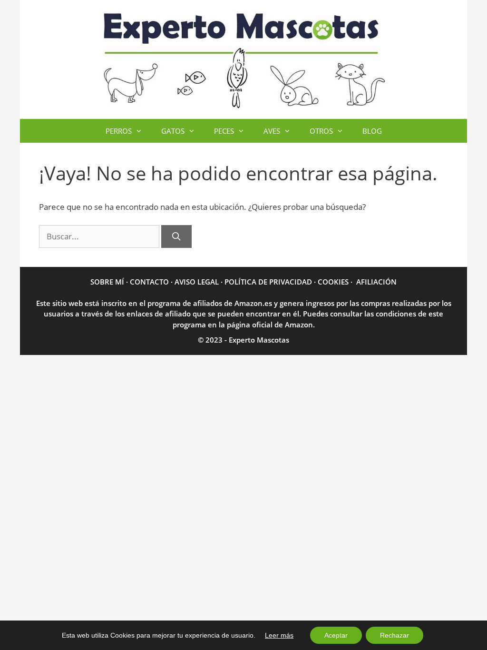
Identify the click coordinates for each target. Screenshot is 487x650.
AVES (271, 131)
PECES (224, 131)
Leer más (279, 635)
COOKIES (333, 281)
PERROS (119, 131)
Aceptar (336, 635)
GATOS (173, 131)
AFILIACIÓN (376, 281)
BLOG (372, 131)
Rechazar (394, 635)
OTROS (321, 131)
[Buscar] (176, 236)
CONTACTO (149, 281)
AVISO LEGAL (197, 281)
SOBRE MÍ (107, 281)
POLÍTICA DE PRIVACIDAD (268, 281)
